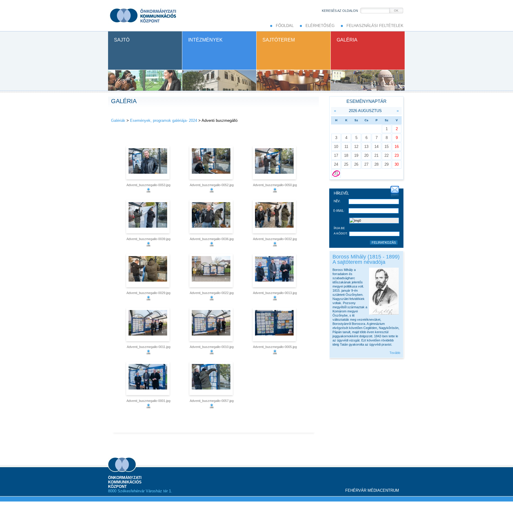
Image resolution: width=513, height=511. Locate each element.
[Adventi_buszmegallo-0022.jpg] (211, 270)
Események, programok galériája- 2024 (163, 120)
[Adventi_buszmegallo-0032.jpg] (275, 216)
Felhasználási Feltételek (374, 25)
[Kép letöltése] (148, 191)
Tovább (395, 352)
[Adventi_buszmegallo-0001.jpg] (148, 378)
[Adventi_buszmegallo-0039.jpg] (148, 216)
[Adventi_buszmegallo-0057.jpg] (211, 378)
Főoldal (285, 25)
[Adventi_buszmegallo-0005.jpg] (275, 324)
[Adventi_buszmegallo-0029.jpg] (148, 270)
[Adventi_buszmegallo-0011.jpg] (148, 324)
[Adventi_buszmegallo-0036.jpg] (211, 216)
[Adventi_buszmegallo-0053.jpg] (148, 162)
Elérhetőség (320, 25)
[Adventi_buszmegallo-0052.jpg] (211, 162)
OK (396, 10)
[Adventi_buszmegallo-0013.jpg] (275, 270)
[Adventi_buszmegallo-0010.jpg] (211, 324)
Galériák (118, 120)
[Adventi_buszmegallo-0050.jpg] (275, 162)
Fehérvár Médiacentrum (372, 490)
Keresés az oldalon (340, 10)
